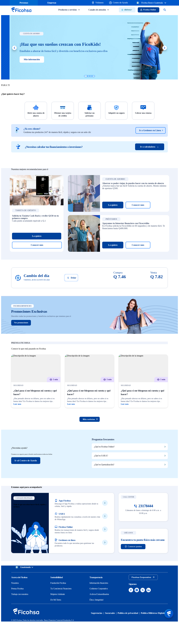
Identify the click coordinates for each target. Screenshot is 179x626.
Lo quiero (112, 245)
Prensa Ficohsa (17, 588)
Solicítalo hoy (21, 59)
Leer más (17, 404)
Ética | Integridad (96, 600)
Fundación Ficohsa (58, 583)
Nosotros (15, 583)
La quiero (36, 236)
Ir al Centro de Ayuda (26, 460)
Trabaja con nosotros (19, 594)
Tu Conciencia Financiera (60, 588)
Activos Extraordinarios (99, 594)
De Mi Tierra (55, 600)
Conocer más (37, 245)
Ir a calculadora (147, 147)
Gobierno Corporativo (99, 588)
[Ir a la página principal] (21, 13)
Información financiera (99, 583)
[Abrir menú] (169, 613)
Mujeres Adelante (57, 594)
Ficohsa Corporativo (141, 577)
